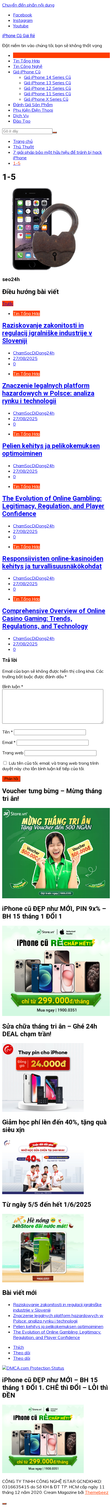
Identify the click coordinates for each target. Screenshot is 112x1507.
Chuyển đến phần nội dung (28, 5)
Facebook (22, 15)
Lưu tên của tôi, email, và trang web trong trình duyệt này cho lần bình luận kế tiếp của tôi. (50, 765)
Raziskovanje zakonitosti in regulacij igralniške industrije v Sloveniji (47, 333)
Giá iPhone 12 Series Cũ (47, 88)
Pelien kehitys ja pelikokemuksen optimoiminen (58, 1326)
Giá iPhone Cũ (27, 71)
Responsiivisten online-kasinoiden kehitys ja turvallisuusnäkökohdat (52, 562)
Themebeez (96, 1492)
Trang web (12, 752)
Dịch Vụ (21, 115)
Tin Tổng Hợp (26, 60)
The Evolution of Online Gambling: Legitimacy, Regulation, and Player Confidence (53, 506)
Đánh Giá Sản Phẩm (33, 104)
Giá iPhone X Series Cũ (46, 99)
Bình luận (12, 686)
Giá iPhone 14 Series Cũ (47, 77)
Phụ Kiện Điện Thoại (33, 110)
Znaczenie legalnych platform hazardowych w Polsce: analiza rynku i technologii (48, 393)
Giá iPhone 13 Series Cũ (47, 82)
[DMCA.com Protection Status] (33, 1368)
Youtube (21, 25)
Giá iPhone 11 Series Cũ (47, 93)
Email (8, 742)
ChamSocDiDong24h (33, 353)
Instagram (23, 20)
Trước (7, 303)
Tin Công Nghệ (27, 66)
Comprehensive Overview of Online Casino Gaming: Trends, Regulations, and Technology (53, 618)
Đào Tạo (21, 121)
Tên (7, 732)
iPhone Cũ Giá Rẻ (18, 35)
